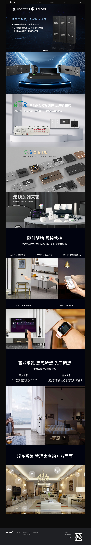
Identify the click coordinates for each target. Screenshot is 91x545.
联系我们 (79, 2)
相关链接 (67, 532)
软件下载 (65, 2)
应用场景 (39, 2)
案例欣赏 (52, 2)
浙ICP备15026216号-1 (27, 534)
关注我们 (76, 532)
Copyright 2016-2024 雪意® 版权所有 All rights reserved (27, 532)
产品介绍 (25, 2)
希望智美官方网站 (68, 534)
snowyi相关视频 (68, 537)
